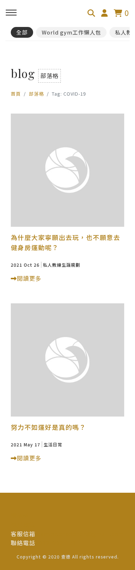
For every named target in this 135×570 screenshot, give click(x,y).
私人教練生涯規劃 (61, 265)
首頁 (16, 93)
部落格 (36, 93)
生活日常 (53, 444)
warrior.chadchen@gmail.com (79, 533)
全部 (22, 32)
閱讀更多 (29, 278)
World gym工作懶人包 (71, 32)
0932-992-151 (55, 542)
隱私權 (20, 515)
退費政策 (23, 524)
